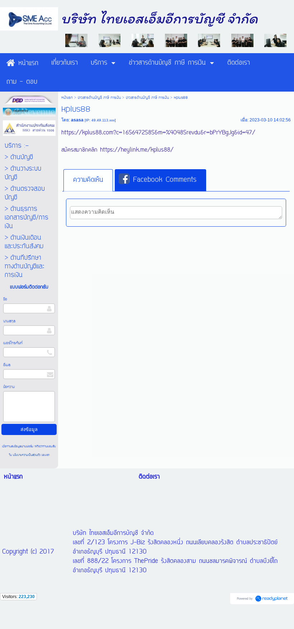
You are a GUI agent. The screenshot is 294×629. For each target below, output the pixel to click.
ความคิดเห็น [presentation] (88, 180)
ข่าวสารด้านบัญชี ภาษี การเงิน (99, 97)
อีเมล (6, 364)
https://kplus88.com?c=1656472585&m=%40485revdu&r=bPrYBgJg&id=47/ (158, 133)
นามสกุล (9, 321)
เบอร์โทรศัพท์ (13, 343)
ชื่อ (5, 299)
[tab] (88, 180)
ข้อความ (9, 386)
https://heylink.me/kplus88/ (137, 150)
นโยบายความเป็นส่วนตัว (27, 455)
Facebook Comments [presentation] (164, 180)
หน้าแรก (67, 97)
